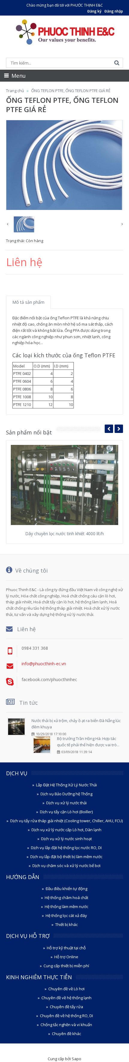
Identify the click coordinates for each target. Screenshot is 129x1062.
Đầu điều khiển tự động (66, 888)
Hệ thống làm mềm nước (66, 906)
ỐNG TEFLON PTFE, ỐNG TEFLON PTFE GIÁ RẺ (70, 90)
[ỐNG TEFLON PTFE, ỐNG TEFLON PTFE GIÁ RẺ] (64, 165)
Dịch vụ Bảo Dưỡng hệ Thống (66, 794)
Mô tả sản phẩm (28, 302)
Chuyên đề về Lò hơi (66, 988)
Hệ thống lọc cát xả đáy (66, 915)
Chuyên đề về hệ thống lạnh (66, 997)
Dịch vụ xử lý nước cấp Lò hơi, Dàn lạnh (66, 829)
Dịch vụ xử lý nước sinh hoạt (66, 838)
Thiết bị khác (66, 924)
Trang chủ (15, 90)
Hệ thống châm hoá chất (66, 897)
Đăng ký (94, 11)
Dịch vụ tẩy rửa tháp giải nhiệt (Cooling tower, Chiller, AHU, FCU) (66, 820)
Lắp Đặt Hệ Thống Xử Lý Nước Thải (66, 785)
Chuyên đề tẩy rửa (66, 1006)
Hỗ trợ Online (66, 956)
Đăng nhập (113, 11)
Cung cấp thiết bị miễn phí (66, 965)
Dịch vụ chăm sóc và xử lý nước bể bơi (66, 865)
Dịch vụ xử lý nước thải (66, 802)
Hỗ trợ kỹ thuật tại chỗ (66, 947)
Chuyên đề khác (66, 1033)
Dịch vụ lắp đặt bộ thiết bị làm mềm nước (66, 856)
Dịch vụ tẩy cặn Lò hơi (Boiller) (66, 811)
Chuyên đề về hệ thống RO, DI (66, 1015)
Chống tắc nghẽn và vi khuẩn (66, 1024)
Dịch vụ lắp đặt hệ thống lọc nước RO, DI (66, 847)
